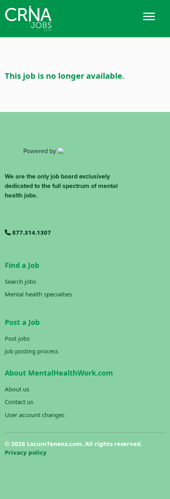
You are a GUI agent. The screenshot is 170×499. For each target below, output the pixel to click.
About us (17, 389)
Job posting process (31, 351)
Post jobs (17, 338)
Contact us (19, 402)
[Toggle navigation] (149, 15)
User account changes (34, 415)
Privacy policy (26, 452)
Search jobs (20, 281)
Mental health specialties (38, 294)
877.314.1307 (31, 232)
